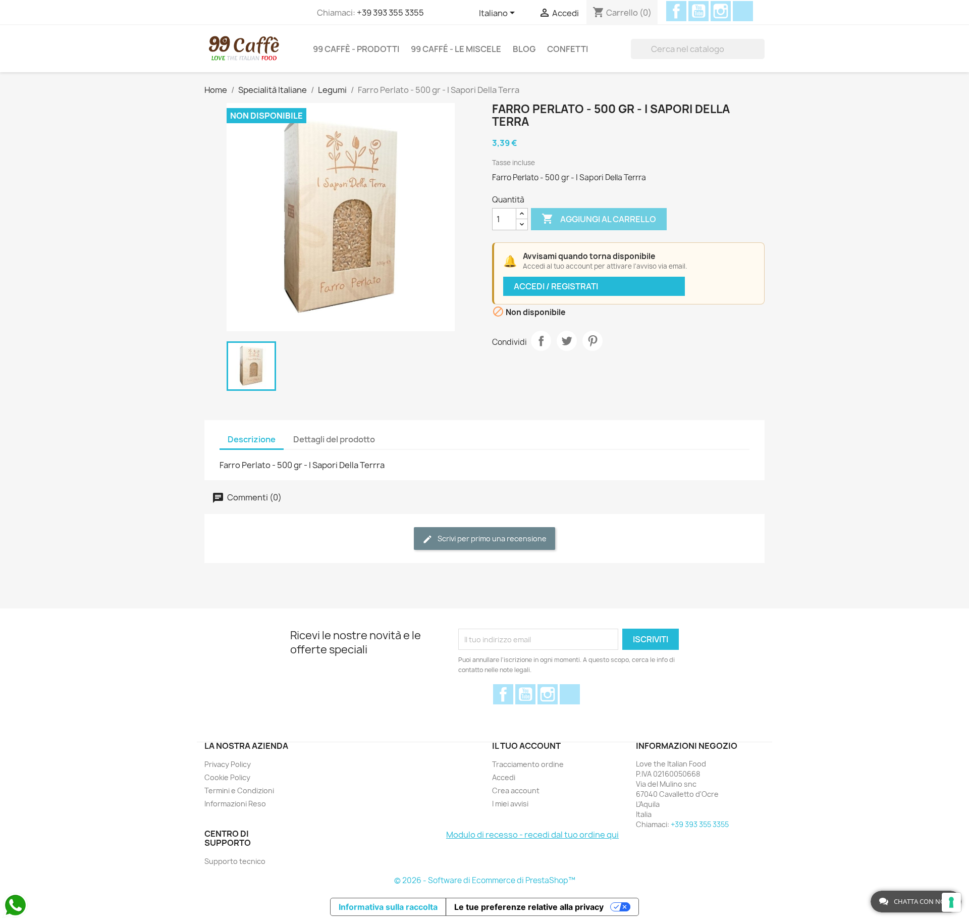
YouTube (698, 11)
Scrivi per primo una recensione (491, 538)
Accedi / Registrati (556, 286)
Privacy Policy (227, 764)
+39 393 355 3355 (390, 12)
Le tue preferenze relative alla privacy (529, 907)
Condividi (541, 341)
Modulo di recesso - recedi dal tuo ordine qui (532, 834)
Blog (524, 49)
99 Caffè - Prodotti (356, 49)
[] (761, 48)
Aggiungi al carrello (599, 219)
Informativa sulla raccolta (388, 907)
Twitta (567, 341)
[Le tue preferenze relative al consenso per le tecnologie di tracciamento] (951, 902)
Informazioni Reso (235, 803)
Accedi (503, 777)
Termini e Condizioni (239, 790)
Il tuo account (526, 745)
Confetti (567, 49)
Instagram (721, 11)
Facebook (676, 11)
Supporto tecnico (234, 861)
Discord (743, 11)
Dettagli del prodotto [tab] (334, 439)
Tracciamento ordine (528, 764)
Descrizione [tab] (252, 439)
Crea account (516, 790)
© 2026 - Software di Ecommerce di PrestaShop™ (484, 880)
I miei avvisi (510, 803)
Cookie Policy (227, 777)
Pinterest (592, 341)
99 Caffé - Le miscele (456, 49)
